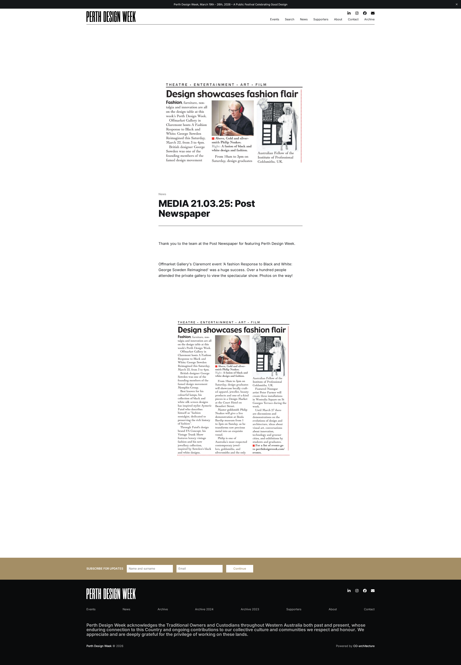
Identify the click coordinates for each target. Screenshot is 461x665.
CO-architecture (364, 646)
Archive (369, 19)
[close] (457, 4)
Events (274, 19)
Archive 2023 (250, 609)
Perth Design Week (99, 646)
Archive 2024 (204, 609)
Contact (353, 19)
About (338, 19)
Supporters (320, 19)
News (304, 19)
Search (289, 19)
